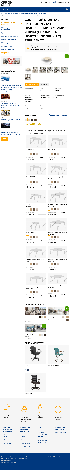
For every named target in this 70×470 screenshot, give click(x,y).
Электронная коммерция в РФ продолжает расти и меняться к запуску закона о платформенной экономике (11, 88)
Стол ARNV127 (30, 177)
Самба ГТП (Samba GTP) (54, 365)
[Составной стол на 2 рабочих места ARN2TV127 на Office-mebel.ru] (57, 251)
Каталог (4, 19)
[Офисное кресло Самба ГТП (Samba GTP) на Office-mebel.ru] (58, 354)
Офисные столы (6, 46)
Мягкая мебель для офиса (9, 36)
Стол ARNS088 (30, 232)
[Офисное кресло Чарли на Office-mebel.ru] (35, 354)
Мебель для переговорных (9, 43)
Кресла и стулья (6, 33)
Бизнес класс (8, 443)
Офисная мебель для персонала (8, 23)
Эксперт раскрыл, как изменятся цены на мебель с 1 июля (11, 105)
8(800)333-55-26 (63, 2)
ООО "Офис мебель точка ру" (21, 458)
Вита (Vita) (27, 317)
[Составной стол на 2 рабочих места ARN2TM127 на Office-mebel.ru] (36, 279)
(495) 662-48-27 (5, 463)
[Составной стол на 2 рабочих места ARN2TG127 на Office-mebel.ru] (36, 251)
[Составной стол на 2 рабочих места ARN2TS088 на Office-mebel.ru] (57, 196)
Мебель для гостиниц (8, 49)
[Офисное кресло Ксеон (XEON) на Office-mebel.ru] (35, 382)
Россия (27, 91)
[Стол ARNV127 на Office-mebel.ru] (36, 169)
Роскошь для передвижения (10, 120)
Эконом (42, 91)
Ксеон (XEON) (28, 393)
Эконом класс (8, 440)
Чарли (26, 365)
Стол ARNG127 (52, 149)
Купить (41, 157)
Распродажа (5, 53)
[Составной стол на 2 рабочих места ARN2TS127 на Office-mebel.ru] (57, 224)
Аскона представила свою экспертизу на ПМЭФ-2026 (10, 133)
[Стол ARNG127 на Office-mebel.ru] (57, 141)
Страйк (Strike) (29, 334)
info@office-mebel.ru (6, 460)
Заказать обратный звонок (52, 4)
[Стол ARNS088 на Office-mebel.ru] (36, 224)
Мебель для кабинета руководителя (8, 29)
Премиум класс (26, 446)
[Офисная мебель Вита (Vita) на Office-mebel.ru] (35, 310)
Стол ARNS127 (30, 149)
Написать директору (64, 4)
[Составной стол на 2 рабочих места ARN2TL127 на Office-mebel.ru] (57, 278)
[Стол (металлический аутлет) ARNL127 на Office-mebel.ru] (36, 196)
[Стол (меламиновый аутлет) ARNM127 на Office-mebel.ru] (57, 169)
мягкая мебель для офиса (42, 435)
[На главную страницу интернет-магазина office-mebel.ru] (6, 3)
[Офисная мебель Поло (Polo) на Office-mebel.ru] (58, 310)
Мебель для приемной (8, 39)
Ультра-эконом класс (8, 436)
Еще (4, 139)
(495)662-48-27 (46, 2)
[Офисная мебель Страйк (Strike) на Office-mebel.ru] (35, 328)
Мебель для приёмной (42, 441)
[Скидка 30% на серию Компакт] (11, 61)
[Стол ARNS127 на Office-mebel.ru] (36, 141)
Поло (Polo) (51, 317)
